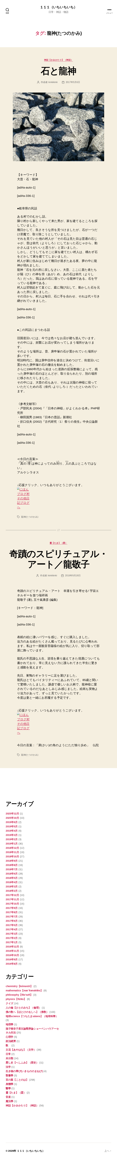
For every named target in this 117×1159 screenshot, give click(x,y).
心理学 (9, 1036)
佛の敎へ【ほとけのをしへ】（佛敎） (27, 1012)
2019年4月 (12, 830)
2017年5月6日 (73, 82)
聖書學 (9, 1075)
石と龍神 (58, 71)
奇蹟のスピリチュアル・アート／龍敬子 (58, 559)
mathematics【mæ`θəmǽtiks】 (24, 990)
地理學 (9, 1024)
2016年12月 (12, 946)
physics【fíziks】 (16, 999)
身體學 (9, 1084)
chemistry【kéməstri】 (19, 986)
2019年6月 (12, 822)
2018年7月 (12, 869)
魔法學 (9, 1101)
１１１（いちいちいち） (58, 7)
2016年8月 (12, 963)
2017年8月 (12, 912)
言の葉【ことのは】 (17, 1079)
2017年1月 (12, 942)
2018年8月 (12, 865)
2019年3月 (12, 835)
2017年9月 (12, 908)
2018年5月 (12, 878)
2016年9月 (12, 959)
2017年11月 (12, 899)
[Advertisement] (20, 786)
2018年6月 (12, 873)
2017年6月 (12, 920)
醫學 (8, 1088)
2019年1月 (12, 843)
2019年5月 (12, 826)
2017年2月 (12, 938)
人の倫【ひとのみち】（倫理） (23, 1007)
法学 (8, 1066)
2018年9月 (12, 860)
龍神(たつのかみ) (29, 517)
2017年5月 (12, 925)
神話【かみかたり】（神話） (58, 60)
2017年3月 (12, 933)
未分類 (9, 1058)
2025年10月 (12, 817)
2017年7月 (12, 916)
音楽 (8, 1096)
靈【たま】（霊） (58, 543)
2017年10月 (12, 903)
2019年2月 (12, 839)
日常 (8, 1054)
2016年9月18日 (72, 575)
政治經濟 (11, 1041)
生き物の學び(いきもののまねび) (24, 1071)
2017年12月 (12, 895)
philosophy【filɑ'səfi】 (19, 994)
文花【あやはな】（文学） (21, 1049)
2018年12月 (12, 847)
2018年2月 (12, 890)
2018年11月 (12, 852)
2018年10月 (12, 856)
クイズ (9, 1003)
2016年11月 (12, 950)
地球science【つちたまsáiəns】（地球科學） (32, 1016)
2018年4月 (12, 882)
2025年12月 (12, 813)
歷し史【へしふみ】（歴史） (22, 1062)
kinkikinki (53, 82)
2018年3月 (12, 886)
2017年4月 (12, 929)
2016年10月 (12, 955)
